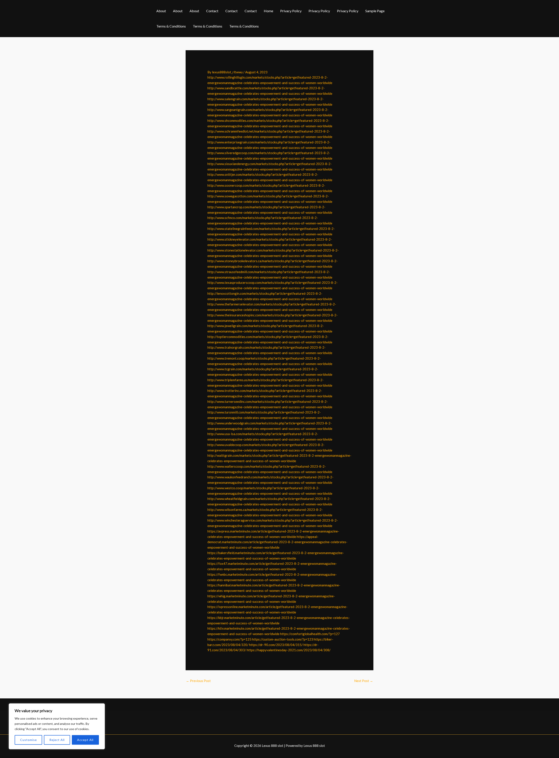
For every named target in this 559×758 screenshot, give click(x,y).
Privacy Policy (291, 11)
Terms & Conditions (171, 26)
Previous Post (198, 681)
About (161, 11)
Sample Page (375, 11)
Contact (212, 11)
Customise (28, 740)
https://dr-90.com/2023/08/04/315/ (276, 645)
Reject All (57, 740)
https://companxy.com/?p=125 (229, 639)
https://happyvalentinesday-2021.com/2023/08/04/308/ (289, 650)
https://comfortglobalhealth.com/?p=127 (310, 634)
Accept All (85, 740)
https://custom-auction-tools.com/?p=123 (282, 639)
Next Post (363, 681)
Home (268, 11)
